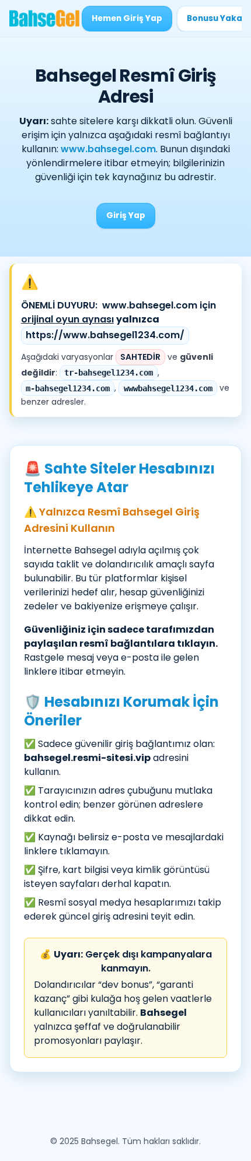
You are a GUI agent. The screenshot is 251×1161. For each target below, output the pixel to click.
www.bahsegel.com (108, 149)
